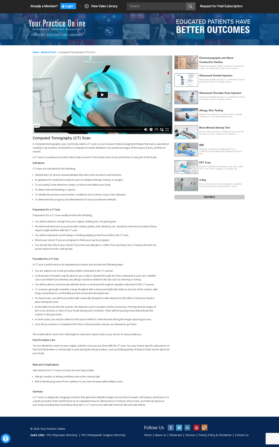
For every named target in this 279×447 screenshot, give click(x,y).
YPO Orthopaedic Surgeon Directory (103, 435)
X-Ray (202, 180)
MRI (201, 145)
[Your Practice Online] (56, 22)
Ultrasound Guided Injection (215, 75)
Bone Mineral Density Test (214, 127)
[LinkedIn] (187, 427)
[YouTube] (196, 427)
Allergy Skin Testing (211, 110)
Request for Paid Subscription (221, 6)
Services (190, 435)
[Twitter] (179, 427)
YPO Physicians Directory (61, 435)
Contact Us (242, 435)
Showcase (175, 435)
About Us (160, 435)
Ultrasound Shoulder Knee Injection (220, 93)
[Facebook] (171, 427)
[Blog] (204, 427)
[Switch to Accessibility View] (5, 438)
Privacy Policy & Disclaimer (215, 435)
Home (36, 52)
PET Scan (205, 162)
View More (209, 197)
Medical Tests (49, 52)
